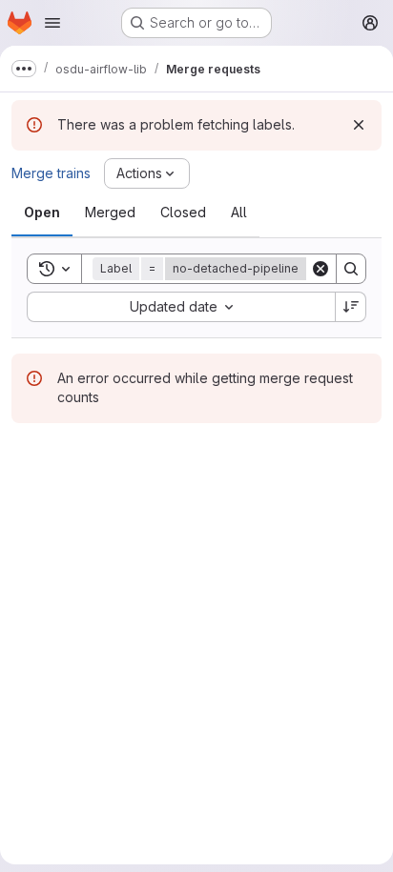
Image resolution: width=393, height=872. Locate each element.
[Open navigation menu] (52, 23)
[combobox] (181, 307)
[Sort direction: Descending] (351, 307)
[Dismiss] (358, 124)
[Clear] (320, 268)
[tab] (41, 212)
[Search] (351, 268)
